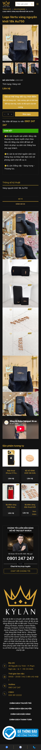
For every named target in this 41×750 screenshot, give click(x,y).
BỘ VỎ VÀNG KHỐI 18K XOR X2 (29, 473)
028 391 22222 (15, 695)
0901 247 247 (20, 558)
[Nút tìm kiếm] (32, 4)
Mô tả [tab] (20, 199)
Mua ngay (27, 114)
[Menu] (37, 4)
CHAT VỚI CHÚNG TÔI (20, 571)
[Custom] (7, 747)
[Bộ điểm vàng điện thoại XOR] (29, 492)
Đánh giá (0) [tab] (20, 204)
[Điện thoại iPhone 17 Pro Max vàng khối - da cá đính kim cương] (11, 458)
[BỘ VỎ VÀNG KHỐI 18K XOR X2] (29, 458)
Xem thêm (34, 512)
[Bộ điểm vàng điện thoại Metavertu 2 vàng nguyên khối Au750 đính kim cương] (11, 492)
